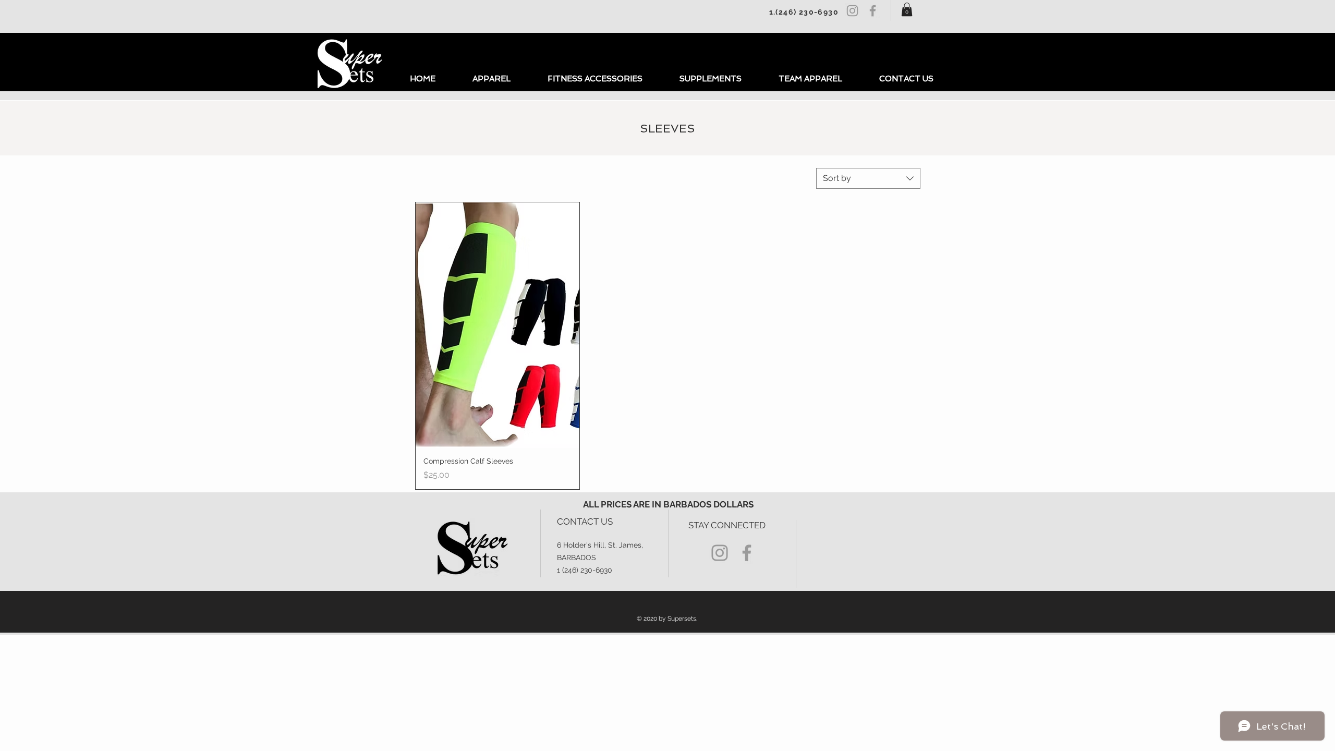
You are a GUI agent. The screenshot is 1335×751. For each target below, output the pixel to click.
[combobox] (868, 178)
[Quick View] (497, 325)
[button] (907, 9)
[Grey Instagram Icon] (852, 10)
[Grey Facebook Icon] (872, 10)
